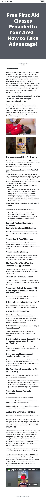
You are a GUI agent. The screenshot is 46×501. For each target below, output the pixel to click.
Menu (42, 1)
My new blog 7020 (6, 1)
